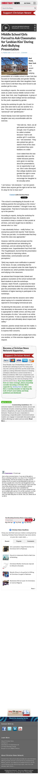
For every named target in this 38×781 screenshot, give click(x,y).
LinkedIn (15, 729)
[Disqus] (19, 446)
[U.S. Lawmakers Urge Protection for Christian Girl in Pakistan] (6, 549)
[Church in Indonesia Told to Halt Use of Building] (6, 557)
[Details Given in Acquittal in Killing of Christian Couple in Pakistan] (6, 574)
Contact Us (4, 743)
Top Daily (18, 522)
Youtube (20, 729)
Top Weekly (27, 522)
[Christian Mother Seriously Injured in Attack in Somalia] (6, 566)
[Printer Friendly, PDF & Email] (6, 402)
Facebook (4, 729)
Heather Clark (6, 52)
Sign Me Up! (9, 522)
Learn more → (23, 537)
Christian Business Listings (8, 746)
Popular (18, 541)
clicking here (16, 387)
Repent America (15, 748)
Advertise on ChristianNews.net (10, 744)
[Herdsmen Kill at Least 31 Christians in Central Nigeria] (6, 583)
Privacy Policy (28, 772)
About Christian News (7, 741)
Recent (7, 541)
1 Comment (24, 52)
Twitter (9, 729)
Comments (30, 541)
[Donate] (19, 13)
